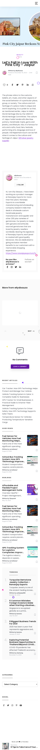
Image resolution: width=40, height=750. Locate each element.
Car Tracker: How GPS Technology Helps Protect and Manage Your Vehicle (20, 389)
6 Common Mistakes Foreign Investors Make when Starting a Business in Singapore (22, 603)
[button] (36, 3)
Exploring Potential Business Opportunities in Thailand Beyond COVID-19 (22, 642)
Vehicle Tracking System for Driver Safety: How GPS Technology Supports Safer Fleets (19, 411)
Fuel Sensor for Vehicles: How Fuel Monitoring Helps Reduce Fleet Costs (12, 438)
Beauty (20, 55)
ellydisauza (19, 70)
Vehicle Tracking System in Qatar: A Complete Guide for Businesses (17, 395)
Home (20, 57)
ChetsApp (25, 742)
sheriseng (20, 653)
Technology (21, 303)
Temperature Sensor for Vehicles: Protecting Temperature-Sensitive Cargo (17, 420)
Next (30, 331)
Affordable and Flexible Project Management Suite (24, 308)
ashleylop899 (21, 593)
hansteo (19, 613)
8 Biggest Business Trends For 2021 (22, 622)
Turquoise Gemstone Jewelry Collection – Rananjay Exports (20, 582)
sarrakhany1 (13, 449)
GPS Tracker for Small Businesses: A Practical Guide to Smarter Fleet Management (17, 403)
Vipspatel (21, 321)
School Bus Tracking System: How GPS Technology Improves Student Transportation (13, 459)
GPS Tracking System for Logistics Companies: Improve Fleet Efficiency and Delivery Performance (13, 550)
